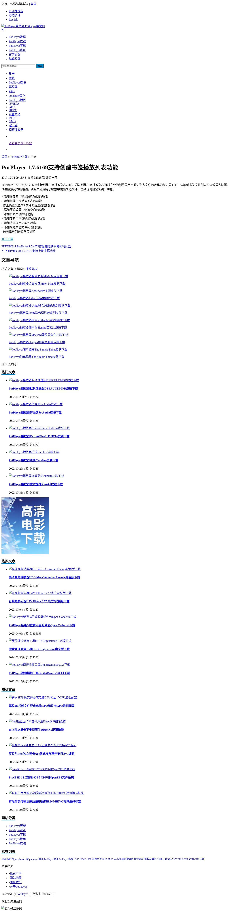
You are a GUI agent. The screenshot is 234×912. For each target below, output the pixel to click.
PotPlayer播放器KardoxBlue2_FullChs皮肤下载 (39, 436)
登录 (33, 3)
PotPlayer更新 (17, 825)
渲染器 (13, 125)
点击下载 (7, 239)
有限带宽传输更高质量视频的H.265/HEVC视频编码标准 (45, 801)
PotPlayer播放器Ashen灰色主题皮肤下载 (34, 298)
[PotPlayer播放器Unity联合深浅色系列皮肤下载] (39, 305)
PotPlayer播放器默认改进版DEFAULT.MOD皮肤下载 (43, 388)
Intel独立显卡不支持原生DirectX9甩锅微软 (36, 729)
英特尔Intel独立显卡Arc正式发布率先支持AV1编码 (41, 753)
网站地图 (16, 877)
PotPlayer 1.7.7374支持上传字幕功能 (28, 250)
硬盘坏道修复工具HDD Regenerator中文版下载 (39, 649)
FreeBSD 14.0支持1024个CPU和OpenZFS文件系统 (41, 777)
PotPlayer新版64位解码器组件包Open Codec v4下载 (42, 625)
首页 (4, 156)
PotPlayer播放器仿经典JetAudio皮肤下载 (35, 412)
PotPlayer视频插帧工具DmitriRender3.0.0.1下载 (39, 673)
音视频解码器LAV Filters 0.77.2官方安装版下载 (39, 601)
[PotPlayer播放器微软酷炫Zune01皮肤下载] (36, 475)
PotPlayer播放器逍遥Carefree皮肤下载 (33, 460)
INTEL (13, 117)
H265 (77, 859)
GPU (12, 106)
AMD (12, 121)
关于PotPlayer (18, 886)
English (13, 19)
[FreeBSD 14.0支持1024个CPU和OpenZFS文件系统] (42, 769)
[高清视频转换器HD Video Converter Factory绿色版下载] (45, 569)
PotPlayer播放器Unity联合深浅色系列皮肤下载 (38, 312)
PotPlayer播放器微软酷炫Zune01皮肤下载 (36, 484)
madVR (118, 859)
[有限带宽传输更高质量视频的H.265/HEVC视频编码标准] (46, 793)
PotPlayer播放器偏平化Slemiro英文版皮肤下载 (38, 327)
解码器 (13, 86)
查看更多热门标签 (20, 143)
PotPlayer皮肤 (17, 41)
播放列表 (31, 268)
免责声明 (16, 873)
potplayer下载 (21, 859)
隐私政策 (16, 882)
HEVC (13, 110)
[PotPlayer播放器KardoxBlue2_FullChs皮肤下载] (39, 428)
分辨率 (161, 859)
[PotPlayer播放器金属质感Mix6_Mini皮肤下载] (38, 276)
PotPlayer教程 (17, 36)
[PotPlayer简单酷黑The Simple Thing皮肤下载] (38, 349)
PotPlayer (22, 894)
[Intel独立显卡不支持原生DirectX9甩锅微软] (37, 721)
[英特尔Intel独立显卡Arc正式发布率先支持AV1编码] (42, 745)
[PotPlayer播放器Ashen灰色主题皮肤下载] (36, 290)
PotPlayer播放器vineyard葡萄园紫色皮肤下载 (37, 342)
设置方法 (14, 114)
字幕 (12, 78)
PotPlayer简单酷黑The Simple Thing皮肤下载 (36, 356)
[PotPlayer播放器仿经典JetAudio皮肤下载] (36, 404)
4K (166, 859)
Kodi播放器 (16, 11)
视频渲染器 (16, 129)
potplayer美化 (17, 95)
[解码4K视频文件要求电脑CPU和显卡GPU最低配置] (43, 697)
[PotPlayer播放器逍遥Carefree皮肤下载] (34, 452)
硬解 (4, 859)
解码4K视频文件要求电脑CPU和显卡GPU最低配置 (42, 705)
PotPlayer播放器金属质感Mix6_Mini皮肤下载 (37, 283)
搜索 (39, 66)
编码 (12, 91)
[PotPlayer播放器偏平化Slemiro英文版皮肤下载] (39, 320)
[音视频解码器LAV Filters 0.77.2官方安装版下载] (40, 593)
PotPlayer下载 (17, 45)
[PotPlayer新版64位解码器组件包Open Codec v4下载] (42, 616)
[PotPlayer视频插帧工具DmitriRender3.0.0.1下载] (39, 664)
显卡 (12, 73)
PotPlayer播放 (17, 100)
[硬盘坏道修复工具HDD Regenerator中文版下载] (40, 640)
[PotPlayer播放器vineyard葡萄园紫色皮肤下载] (38, 334)
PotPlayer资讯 (17, 50)
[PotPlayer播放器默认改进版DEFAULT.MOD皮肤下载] (44, 380)
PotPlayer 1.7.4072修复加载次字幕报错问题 (36, 246)
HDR (89, 859)
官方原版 (14, 54)
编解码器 (14, 58)
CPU (191, 859)
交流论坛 (14, 15)
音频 (201, 859)
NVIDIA (14, 103)
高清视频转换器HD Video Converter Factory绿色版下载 (44, 577)
